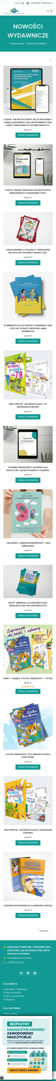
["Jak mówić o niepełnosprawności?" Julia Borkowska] (28, 513)
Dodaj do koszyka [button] (28, 135)
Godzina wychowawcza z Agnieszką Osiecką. (28, 905)
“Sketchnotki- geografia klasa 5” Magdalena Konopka (28, 831)
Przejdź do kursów (12, 992)
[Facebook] (21, 973)
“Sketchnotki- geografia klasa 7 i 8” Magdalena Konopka (28, 405)
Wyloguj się (9, 999)
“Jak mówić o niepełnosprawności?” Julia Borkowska (28, 544)
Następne (43, 931)
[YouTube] (34, 973)
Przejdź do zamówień (13, 996)
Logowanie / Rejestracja (15, 989)
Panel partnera (10, 1013)
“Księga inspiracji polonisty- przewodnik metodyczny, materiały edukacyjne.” (28, 251)
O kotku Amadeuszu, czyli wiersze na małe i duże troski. (28, 756)
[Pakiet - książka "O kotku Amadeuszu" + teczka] (28, 649)
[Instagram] (28, 973)
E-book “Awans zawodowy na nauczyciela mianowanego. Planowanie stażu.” (28, 191)
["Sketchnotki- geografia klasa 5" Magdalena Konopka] (28, 800)
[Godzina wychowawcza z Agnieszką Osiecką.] (28, 876)
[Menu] (51, 11)
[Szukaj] (48, 11)
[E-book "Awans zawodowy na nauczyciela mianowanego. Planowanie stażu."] (28, 164)
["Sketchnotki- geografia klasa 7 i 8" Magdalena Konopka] (28, 374)
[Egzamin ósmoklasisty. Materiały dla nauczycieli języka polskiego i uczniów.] (28, 444)
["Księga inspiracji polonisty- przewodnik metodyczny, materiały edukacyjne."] (28, 228)
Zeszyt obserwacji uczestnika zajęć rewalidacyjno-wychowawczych (28, 604)
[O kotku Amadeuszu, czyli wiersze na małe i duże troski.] (28, 725)
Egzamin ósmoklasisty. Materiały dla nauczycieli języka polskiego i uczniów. (28, 469)
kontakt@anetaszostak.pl (19, 958)
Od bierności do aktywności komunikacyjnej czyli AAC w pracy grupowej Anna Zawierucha (28, 328)
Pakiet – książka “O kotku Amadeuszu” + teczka (28, 678)
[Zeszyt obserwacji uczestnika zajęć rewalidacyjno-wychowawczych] (28, 581)
